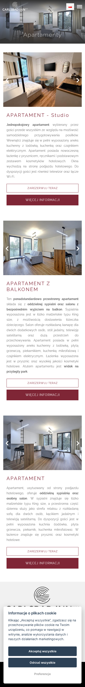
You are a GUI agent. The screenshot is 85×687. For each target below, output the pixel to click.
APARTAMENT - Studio (38, 115)
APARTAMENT (26, 478)
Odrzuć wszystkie (42, 662)
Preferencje (42, 674)
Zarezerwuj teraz (42, 188)
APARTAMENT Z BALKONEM (28, 286)
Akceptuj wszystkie (42, 651)
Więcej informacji (43, 200)
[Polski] (70, 6)
